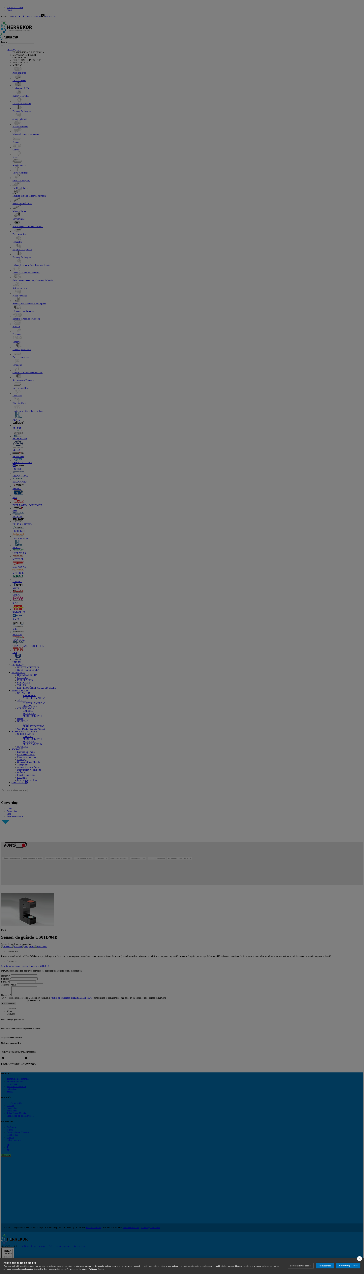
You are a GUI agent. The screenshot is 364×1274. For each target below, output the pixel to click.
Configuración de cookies (300, 1266)
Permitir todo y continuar (348, 1266)
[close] (359, 1258)
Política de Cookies (96, 1269)
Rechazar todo (325, 1266)
